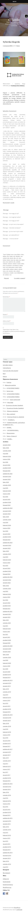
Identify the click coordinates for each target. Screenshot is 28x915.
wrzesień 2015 (7, 821)
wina (14, 271)
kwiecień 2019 (7, 697)
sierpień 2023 (7, 548)
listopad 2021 (6, 608)
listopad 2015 (6, 815)
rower (4, 267)
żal (3, 274)
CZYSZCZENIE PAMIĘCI (13, 388)
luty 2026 (5, 462)
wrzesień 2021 (7, 614)
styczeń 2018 (6, 740)
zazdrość (7, 274)
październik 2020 (7, 646)
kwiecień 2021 (7, 628)
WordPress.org (7, 887)
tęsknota (12, 269)
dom (8, 258)
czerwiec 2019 (7, 692)
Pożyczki (6, 278)
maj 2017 (5, 763)
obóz (14, 261)
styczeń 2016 (6, 809)
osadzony (15, 263)
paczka (19, 263)
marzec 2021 (6, 631)
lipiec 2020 (6, 654)
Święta (20, 267)
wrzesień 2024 (7, 511)
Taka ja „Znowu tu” (12, 436)
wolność (18, 271)
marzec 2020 (6, 666)
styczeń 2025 (6, 499)
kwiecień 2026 (7, 456)
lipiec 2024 (6, 517)
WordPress (17, 907)
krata (12, 260)
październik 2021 (7, 611)
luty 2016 (5, 806)
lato (14, 260)
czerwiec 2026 (7, 451)
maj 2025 (5, 488)
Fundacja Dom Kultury (17, 85)
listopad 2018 (6, 712)
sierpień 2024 (7, 514)
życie (10, 274)
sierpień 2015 (7, 824)
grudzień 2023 (7, 537)
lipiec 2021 (6, 620)
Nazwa (5, 314)
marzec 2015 (6, 838)
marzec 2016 (6, 804)
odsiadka (18, 261)
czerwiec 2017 (7, 761)
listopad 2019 (6, 677)
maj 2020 (5, 660)
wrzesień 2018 (7, 718)
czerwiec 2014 (7, 864)
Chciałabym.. (11, 420)
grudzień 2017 (7, 743)
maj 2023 (5, 557)
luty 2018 (5, 738)
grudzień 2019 (7, 674)
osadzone (10, 263)
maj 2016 (5, 798)
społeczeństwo (11, 267)
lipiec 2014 (6, 861)
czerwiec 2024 (7, 519)
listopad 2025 (6, 471)
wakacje (16, 269)
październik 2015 (7, 818)
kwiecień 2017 (7, 766)
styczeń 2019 (6, 706)
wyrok (15, 272)
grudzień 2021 (7, 605)
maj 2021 (5, 626)
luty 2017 (5, 772)
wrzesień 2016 (7, 786)
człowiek (5, 258)
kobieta (4, 260)
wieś (7, 271)
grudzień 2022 (7, 571)
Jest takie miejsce (8, 365)
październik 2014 (7, 852)
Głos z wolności (11, 414)
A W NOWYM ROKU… (13, 430)
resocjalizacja (15, 265)
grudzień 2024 (7, 502)
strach (16, 267)
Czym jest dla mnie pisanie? (10, 371)
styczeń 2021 (6, 637)
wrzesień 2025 (7, 476)
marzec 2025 (6, 494)
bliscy (22, 254)
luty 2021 (5, 634)
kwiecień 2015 (7, 835)
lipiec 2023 (6, 551)
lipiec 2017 (6, 758)
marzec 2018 (6, 735)
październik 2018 (7, 715)
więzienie (11, 271)
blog (8, 256)
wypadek (11, 272)
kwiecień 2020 (7, 663)
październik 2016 (7, 784)
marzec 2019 (6, 700)
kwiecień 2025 (7, 491)
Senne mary (10, 391)
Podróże (9, 382)
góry (17, 258)
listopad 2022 (6, 574)
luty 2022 (5, 600)
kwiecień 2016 (7, 801)
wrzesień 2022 (7, 580)
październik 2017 (7, 749)
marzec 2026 (6, 459)
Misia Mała (10, 402)
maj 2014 (5, 867)
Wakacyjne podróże (10, 385)
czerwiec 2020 (7, 657)
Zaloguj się (6, 879)
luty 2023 (5, 565)
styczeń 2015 (6, 844)
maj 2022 (5, 591)
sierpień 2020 (7, 651)
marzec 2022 (6, 597)
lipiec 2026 (6, 448)
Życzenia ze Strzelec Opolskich (14, 405)
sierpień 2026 (7, 445)
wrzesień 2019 (7, 683)
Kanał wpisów (6, 882)
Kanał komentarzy (8, 884)
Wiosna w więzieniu (12, 411)
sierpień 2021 (7, 617)
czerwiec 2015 (7, 829)
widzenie (20, 269)
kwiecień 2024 (7, 525)
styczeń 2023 (6, 568)
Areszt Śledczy (17, 254)
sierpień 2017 (7, 755)
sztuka (4, 269)
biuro (18, 46)
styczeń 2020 (6, 672)
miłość (23, 260)
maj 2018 (5, 729)
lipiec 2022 (6, 585)
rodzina (21, 265)
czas (21, 256)
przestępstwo (9, 265)
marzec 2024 (6, 528)
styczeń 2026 (6, 465)
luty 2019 (5, 703)
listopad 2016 (6, 781)
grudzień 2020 (7, 640)
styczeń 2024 (6, 534)
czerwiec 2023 (7, 554)
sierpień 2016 (7, 789)
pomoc (22, 263)
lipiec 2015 (6, 827)
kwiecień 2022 (7, 594)
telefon (7, 269)
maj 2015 (5, 832)
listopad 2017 (6, 746)
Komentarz (6, 297)
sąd (7, 267)
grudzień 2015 (7, 812)
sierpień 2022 (7, 583)
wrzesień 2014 (7, 855)
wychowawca (6, 272)
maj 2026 (5, 453)
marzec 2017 (6, 769)
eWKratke (14, 19)
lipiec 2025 (6, 482)
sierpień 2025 (7, 479)
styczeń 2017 (6, 775)
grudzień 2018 (7, 709)
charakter (18, 256)
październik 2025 (7, 473)
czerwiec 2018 (7, 726)
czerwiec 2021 (7, 623)
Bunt (4, 373)
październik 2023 (7, 542)
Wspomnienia (10, 433)
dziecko (11, 258)
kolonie (8, 260)
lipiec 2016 (6, 792)
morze (4, 261)
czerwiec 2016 (7, 795)
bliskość (4, 256)
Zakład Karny (20, 272)
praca (4, 265)
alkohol (8, 254)
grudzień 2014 (7, 847)
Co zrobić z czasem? (19, 278)
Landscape (19, 909)
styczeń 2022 (6, 603)
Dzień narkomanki (15, 399)
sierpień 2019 (7, 686)
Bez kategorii (6, 873)
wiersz (4, 271)
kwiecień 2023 (7, 560)
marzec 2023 (6, 562)
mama (17, 260)
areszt (12, 254)
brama (11, 256)
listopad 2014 (6, 850)
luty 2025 (5, 496)
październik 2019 (7, 680)
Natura (5, 376)
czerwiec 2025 (7, 485)
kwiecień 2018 (7, 732)
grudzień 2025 (7, 468)
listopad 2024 (6, 505)
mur (7, 261)
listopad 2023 (6, 539)
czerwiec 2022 (7, 588)
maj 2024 (5, 522)
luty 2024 (5, 531)
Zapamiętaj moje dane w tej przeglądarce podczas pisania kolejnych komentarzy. (14, 331)
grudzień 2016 (7, 778)
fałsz (15, 258)
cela (14, 256)
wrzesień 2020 (7, 649)
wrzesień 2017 (7, 752)
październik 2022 (7, 577)
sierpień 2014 (7, 858)
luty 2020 (5, 669)
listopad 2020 (6, 643)
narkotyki (11, 261)
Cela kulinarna (7, 368)
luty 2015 (5, 841)
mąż (20, 260)
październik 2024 (7, 508)
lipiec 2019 (6, 689)
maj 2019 (5, 695)
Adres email (6, 321)
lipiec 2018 (6, 723)
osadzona (5, 263)
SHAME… (9, 427)
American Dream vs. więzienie (15, 417)
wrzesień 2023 (7, 545)
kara (20, 258)
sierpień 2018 (7, 720)
